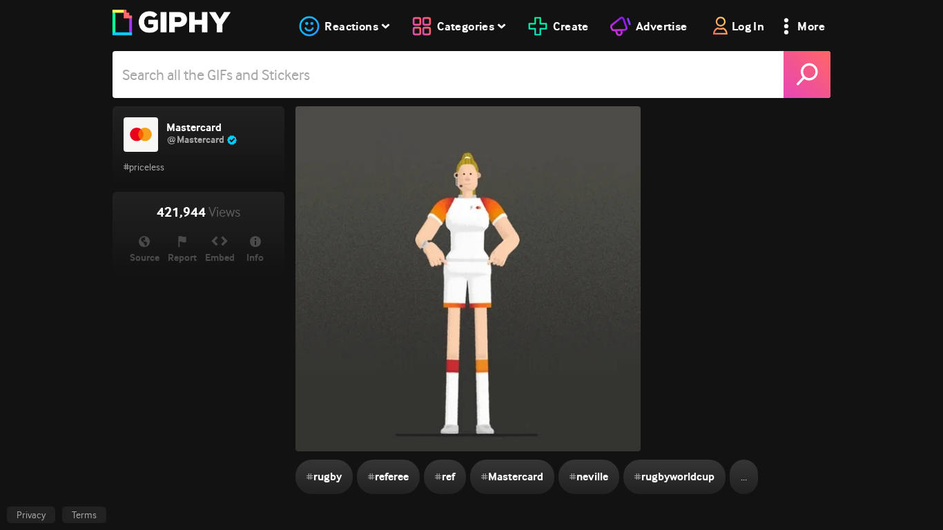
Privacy (31, 514)
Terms (84, 514)
